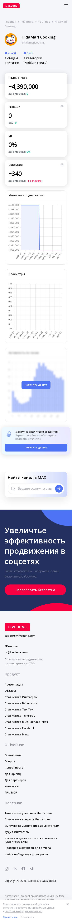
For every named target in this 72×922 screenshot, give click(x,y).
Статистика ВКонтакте (21, 703)
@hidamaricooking (33, 42)
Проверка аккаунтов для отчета (28, 848)
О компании (13, 755)
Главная (10, 21)
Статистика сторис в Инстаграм (27, 819)
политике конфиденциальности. (23, 911)
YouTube (44, 21)
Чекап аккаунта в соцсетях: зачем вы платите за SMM (31, 839)
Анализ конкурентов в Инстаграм (28, 813)
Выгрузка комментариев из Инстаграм (32, 826)
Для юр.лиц (13, 774)
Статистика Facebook (20, 728)
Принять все (10, 917)
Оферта (10, 761)
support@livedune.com (20, 635)
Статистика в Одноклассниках (26, 722)
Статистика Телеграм (20, 715)
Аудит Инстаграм (17, 832)
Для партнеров (15, 780)
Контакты (12, 786)
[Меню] (66, 6)
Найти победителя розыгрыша (26, 854)
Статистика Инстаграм (21, 697)
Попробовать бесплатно (35, 590)
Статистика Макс (17, 734)
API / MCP (11, 792)
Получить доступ (36, 384)
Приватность (14, 767)
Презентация (14, 684)
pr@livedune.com (16, 652)
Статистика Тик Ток (19, 709)
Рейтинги (27, 21)
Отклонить (27, 917)
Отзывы (10, 690)
